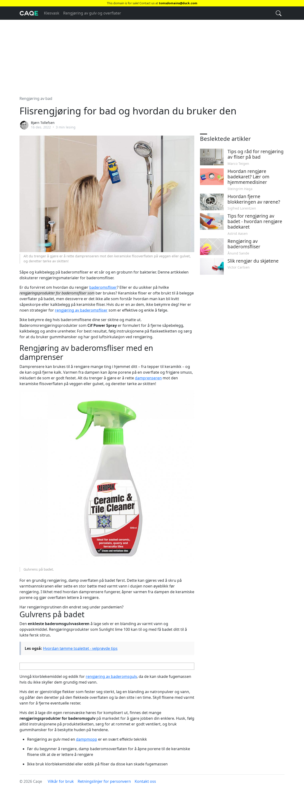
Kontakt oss (145, 781)
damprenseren (148, 378)
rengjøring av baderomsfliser (81, 310)
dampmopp (86, 739)
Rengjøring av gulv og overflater (92, 13)
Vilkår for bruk (61, 781)
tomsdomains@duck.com (178, 3)
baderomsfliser (103, 287)
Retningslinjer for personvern (104, 781)
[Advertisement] (152, 55)
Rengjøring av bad (35, 98)
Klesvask (51, 13)
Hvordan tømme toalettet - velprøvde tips (80, 648)
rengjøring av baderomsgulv (111, 676)
